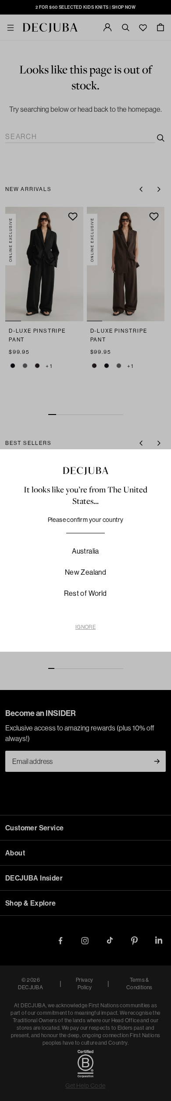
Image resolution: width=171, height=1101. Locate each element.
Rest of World (85, 593)
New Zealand (85, 572)
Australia (85, 551)
